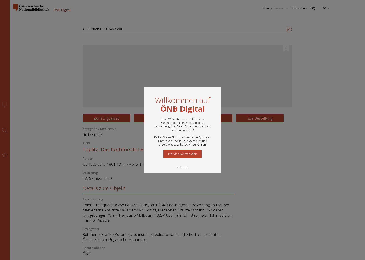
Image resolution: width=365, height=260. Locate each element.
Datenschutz (185, 130)
